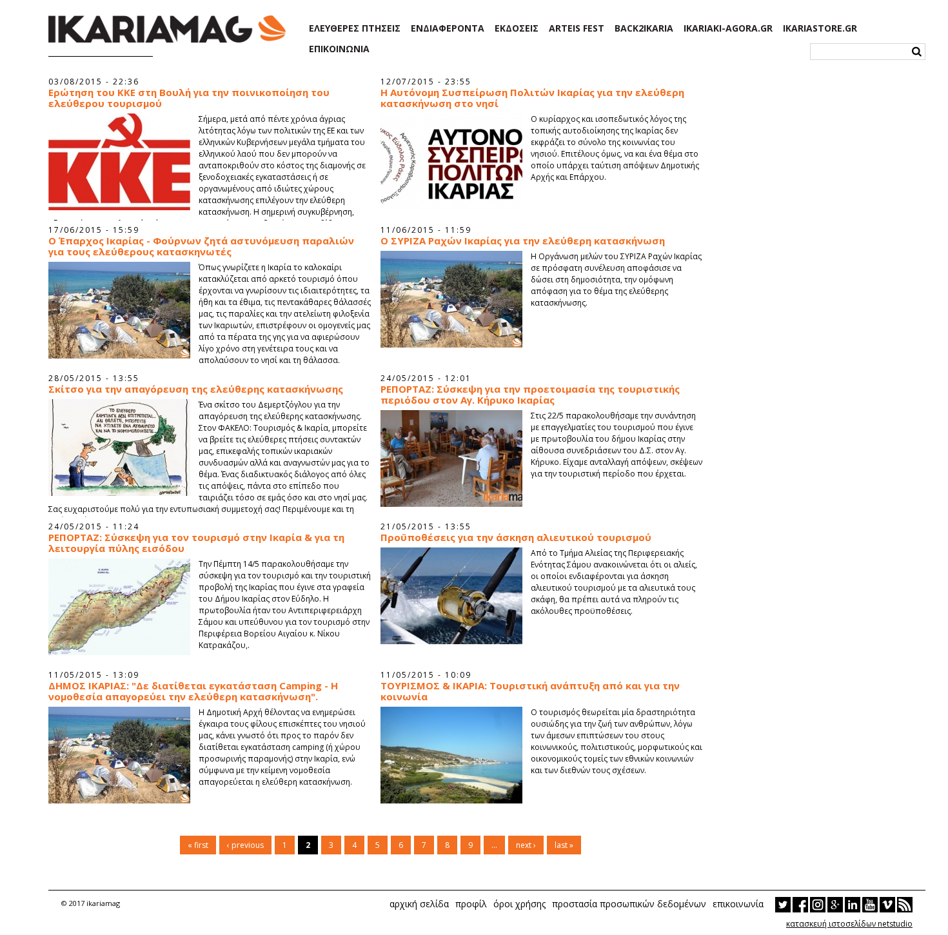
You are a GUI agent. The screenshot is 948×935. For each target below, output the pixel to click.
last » (564, 845)
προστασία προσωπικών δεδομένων (629, 904)
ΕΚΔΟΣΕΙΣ (516, 28)
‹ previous (245, 845)
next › (526, 845)
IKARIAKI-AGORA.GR (728, 28)
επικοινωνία (738, 904)
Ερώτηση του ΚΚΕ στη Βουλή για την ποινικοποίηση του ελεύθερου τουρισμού (189, 98)
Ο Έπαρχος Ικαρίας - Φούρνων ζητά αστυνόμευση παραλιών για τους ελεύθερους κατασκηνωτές (201, 246)
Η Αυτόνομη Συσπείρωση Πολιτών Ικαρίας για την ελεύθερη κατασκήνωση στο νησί (532, 98)
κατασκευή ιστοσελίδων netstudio (849, 923)
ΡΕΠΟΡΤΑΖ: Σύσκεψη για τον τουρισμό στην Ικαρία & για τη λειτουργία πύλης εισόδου (196, 543)
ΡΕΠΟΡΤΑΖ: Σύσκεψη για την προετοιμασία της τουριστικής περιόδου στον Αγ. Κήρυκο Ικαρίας (530, 395)
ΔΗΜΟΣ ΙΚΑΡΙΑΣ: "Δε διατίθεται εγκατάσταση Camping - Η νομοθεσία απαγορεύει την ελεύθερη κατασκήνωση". (193, 691)
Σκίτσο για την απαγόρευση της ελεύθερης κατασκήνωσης (195, 389)
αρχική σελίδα (419, 904)
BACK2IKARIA (644, 28)
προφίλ (471, 904)
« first (198, 845)
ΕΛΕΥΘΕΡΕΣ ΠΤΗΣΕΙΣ (354, 28)
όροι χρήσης (519, 904)
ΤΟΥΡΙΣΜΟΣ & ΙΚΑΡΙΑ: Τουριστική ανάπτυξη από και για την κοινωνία (530, 691)
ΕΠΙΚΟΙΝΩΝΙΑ (339, 49)
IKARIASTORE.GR (820, 28)
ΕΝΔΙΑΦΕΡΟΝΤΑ (447, 28)
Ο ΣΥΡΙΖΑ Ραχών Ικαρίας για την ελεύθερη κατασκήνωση (522, 240)
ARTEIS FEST (576, 28)
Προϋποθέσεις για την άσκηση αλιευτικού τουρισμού (515, 537)
